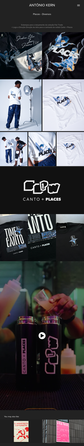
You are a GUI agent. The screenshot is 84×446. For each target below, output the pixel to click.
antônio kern (42, 5)
